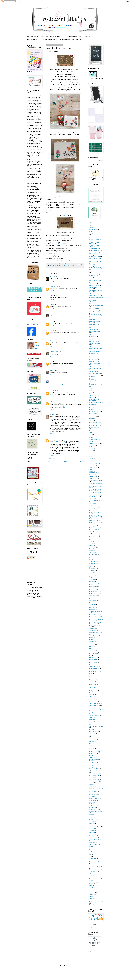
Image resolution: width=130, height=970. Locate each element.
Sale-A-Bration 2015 (94, 773)
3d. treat (91, 394)
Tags (90, 856)
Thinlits (91, 865)
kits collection (92, 650)
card (90, 434)
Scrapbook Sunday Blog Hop (96, 788)
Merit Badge (53, 438)
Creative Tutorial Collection (95, 500)
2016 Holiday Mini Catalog (95, 258)
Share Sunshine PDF (94, 795)
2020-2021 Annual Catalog (95, 311)
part (90, 738)
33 (90, 390)
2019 (90, 293)
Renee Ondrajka (54, 351)
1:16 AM (52, 386)
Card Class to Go (93, 436)
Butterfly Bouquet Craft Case (95, 427)
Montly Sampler (92, 684)
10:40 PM (52, 346)
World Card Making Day (95, 900)
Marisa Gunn (53, 340)
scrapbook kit (92, 784)
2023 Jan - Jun (92, 338)
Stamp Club (92, 823)
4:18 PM (52, 308)
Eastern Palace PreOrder (94, 522)
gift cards (91, 567)
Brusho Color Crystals (94, 425)
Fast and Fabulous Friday (95, 536)
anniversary (91, 397)
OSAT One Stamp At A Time (96, 726)
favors (90, 543)
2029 (90, 386)
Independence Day (93, 609)
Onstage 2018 (92, 712)
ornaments (91, 721)
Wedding (91, 894)
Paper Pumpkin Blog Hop (95, 735)
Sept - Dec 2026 (93, 793)
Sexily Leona (53, 379)
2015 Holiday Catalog (94, 252)
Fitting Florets (92, 547)
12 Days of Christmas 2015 (95, 233)
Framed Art (92, 548)
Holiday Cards (92, 589)
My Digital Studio (93, 691)
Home (27, 36)
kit (89, 643)
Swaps (90, 851)
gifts (90, 572)
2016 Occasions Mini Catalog (96, 261)
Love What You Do (93, 657)
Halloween (91, 581)
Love (90, 655)
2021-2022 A (92, 319)
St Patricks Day (92, 819)
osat (90, 724)
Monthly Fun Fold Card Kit (50, 39)
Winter (90, 898)
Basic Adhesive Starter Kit (95, 411)
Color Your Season (93, 467)
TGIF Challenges (93, 858)
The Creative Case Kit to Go (95, 861)
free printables (92, 552)
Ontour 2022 (92, 717)
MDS (90, 664)
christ (90, 460)
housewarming (92, 600)
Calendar (91, 432)
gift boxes (91, 565)
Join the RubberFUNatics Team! (72, 36)
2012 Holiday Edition (94, 250)
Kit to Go (91, 646)
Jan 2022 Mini (92, 630)
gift (90, 559)
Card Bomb (52, 276)
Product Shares (92, 753)
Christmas (91, 462)
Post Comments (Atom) (57, 464)
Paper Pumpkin (92, 733)
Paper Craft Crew (93, 731)
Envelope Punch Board (94, 527)
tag (90, 854)
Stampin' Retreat (93, 837)
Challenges (91, 456)
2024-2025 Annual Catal (95, 361)
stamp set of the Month (94, 828)
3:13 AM (52, 396)
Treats (90, 877)
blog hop (91, 420)
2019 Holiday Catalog (94, 295)
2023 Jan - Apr (92, 336)
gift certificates (92, 568)
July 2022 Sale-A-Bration (95, 635)
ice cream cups (92, 604)
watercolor (91, 892)
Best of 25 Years (93, 413)
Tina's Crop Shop (54, 286)
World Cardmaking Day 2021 (96, 901)
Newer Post (48, 461)
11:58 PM (52, 433)
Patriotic (91, 743)
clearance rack (92, 465)
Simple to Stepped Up (94, 798)
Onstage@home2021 (94, 715)
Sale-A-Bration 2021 (94, 777)
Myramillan (52, 414)
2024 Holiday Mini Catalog (95, 348)
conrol (90, 469)
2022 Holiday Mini (93, 329)
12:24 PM (52, 374)
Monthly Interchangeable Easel (96, 675)
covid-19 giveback (93, 478)
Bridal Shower (92, 424)
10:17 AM (52, 336)
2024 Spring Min (93, 358)
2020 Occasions (93, 308)
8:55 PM (52, 317)
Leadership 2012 (93, 652)
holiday (91, 588)
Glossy (90, 574)
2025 (90, 366)
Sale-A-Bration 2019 (94, 775)
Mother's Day (92, 689)
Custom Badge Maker (60, 441)
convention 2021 (93, 476)
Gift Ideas (91, 570)
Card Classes (92, 438)
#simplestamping (93, 229)
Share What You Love (94, 796)
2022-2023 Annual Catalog (95, 331)
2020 (90, 303)
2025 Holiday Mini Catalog (95, 368)
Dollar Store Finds (93, 510)
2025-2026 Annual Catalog (95, 377)
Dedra (51, 304)
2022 (90, 327)
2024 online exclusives (94, 351)
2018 (90, 279)
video (90, 885)
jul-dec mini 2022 (93, 634)
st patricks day (92, 817)
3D (64, 265)
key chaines (91, 641)
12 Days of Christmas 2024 (95, 239)
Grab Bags (87, 36)
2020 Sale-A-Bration (94, 310)
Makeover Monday (93, 659)
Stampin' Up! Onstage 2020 (95, 839)
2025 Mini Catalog (93, 371)
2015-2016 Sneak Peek (94, 256)
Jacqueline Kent (54, 390)
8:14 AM (52, 455)
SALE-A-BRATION (94, 769)
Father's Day (92, 539)
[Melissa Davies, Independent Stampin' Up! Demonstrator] (31, 335)
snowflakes (91, 814)
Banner (91, 409)
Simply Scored (92, 800)
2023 (90, 334)
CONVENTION (93, 473)
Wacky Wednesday (93, 891)
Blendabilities (92, 418)
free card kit (92, 550)
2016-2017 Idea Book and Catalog (56, 265)
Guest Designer (92, 579)
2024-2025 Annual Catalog (95, 363)
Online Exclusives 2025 (94, 707)
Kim (51, 313)
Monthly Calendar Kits (94, 668)
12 (90, 231)
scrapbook (91, 782)
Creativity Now (92, 503)
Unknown (52, 330)
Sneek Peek (91, 807)
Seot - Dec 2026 (93, 791)
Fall (90, 533)
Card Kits (91, 445)
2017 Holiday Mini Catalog (95, 268)
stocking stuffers (93, 842)
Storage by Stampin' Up (94, 844)
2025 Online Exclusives (94, 373)
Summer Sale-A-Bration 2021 (96, 848)
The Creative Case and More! (39, 36)
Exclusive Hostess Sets (94, 529)
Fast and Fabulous (93, 535)
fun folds (91, 557)
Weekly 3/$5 (92, 896)
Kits (90, 648)
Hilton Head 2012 (93, 586)
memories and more (93, 666)
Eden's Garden (92, 524)
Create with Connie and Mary (95, 483)
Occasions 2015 (93, 700)
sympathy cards (92, 852)
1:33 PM (52, 281)
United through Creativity (95, 878)
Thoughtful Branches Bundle (95, 866)
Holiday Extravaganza (94, 591)
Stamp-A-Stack (92, 830)
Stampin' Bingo (92, 834)
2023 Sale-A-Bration (94, 339)
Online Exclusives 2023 (94, 703)
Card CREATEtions (94, 439)
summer (91, 846)
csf (90, 505)
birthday (91, 415)
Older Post (81, 461)
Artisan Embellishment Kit (95, 402)
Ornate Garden (92, 722)
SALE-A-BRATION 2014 (95, 770)
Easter (90, 518)
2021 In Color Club (93, 318)
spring (90, 816)
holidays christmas (93, 595)
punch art (91, 757)
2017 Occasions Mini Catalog (96, 271)
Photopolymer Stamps (94, 750)
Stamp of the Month (93, 825)
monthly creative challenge (95, 670)
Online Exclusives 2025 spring (96, 709)
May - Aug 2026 (93, 663)
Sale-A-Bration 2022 (94, 779)
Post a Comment (51, 458)
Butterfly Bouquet (93, 430)
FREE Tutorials (93, 556)
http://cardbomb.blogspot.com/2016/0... (60, 243)
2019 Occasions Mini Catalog (96, 297)
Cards (67, 265)
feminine (91, 545)
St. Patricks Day (93, 821)
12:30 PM (52, 356)
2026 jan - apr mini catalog (95, 381)
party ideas (91, 741)
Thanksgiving (92, 860)
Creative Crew (92, 498)
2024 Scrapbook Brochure (95, 355)
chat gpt (91, 458)
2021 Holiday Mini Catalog (95, 315)
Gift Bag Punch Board (94, 561)
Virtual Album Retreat (94, 889)
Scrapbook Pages (93, 786)
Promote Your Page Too (32, 325)
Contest (91, 471)
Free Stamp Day (93, 554)
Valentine (91, 880)
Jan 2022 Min (92, 628)
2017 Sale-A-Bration (94, 274)
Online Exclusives (93, 701)
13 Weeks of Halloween (94, 248)
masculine (91, 661)
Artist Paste (92, 404)
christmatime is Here (93, 464)
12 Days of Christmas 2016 (95, 236)
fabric (90, 531)
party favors (92, 739)
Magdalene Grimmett (55, 401)
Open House (92, 719)
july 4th (91, 637)
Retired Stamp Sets (93, 759)
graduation (91, 576)
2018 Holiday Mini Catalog (95, 280)
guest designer (92, 577)
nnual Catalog (92, 696)
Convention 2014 (93, 474)
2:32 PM (52, 290)
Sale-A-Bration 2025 (94, 781)
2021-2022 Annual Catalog (95, 324)
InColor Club (92, 607)
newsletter (91, 694)
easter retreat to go (93, 520)
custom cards (92, 509)
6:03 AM (52, 409)
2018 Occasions (93, 283)
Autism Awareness (93, 406)
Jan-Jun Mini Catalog (94, 632)
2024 (90, 346)
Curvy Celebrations (93, 507)
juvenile (91, 639)
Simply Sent (92, 802)
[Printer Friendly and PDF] (80, 265)
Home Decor (92, 597)
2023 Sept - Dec (93, 341)
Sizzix (90, 804)
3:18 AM (52, 365)
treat (90, 873)
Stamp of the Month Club (95, 826)
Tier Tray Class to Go (94, 869)
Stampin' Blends (92, 835)
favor (90, 541)
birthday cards (92, 416)
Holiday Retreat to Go (94, 593)
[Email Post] (65, 263)
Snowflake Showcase (94, 809)
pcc (90, 745)
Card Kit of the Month (94, 443)
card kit (91, 441)
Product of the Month (94, 752)
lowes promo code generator (60, 407)
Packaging (91, 729)
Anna (51, 321)
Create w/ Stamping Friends (95, 480)
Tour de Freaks (92, 871)
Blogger (67, 965)
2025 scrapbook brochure (95, 375)
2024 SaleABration (93, 353)
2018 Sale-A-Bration (94, 285)
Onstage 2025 (92, 713)
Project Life (92, 755)
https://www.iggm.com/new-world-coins (65, 384)
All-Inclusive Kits (93, 395)
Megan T (52, 370)
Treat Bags (91, 875)
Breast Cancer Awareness (95, 422)
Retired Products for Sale (33, 39)
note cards (91, 698)
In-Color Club (92, 606)
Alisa (51, 361)
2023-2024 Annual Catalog (95, 343)
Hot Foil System (93, 598)
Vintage (91, 887)
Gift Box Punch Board (94, 563)
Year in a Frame (92, 904)
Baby (90, 407)
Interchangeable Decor (94, 614)
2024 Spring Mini (93, 360)
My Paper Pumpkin (55, 36)
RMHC (91, 761)
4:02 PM (52, 299)
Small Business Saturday (94, 805)
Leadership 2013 (93, 653)
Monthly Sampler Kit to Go (95, 681)
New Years (91, 692)
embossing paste (93, 526)
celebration (91, 454)
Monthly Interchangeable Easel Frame (71, 39)
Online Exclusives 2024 (94, 705)
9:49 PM (52, 325)
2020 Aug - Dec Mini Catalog (96, 305)
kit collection (92, 644)
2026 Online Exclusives (94, 385)
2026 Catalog (92, 380)
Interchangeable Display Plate (96, 616)
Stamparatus (92, 832)
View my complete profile (37, 347)
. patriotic (91, 227)
